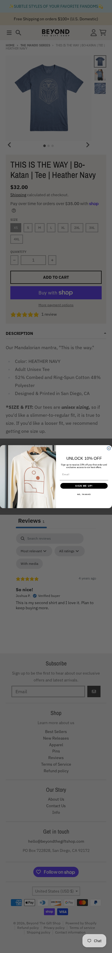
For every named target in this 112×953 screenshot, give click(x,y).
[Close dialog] (109, 448)
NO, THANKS (84, 494)
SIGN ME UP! (84, 485)
